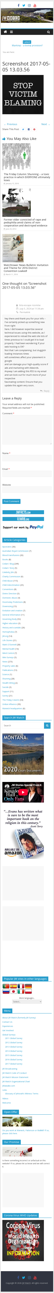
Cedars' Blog (8, 563)
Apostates (6, 546)
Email (6, 469)
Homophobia (8, 632)
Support (5, 691)
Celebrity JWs (8, 572)
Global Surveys (9, 1034)
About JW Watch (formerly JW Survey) (19, 1017)
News (4, 661)
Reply (46, 390)
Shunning (6, 678)
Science (5, 674)
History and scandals (11, 627)
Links (4, 1090)
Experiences (7, 1026)
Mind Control (8, 653)
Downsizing (7, 606)
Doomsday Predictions (12, 602)
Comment (8, 413)
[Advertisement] (23, 883)
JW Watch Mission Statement (15, 1077)
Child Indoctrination (11, 585)
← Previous (10, 124)
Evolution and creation (12, 610)
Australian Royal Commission (15, 551)
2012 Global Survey (13, 1042)
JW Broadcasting (9, 1068)
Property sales (8, 666)
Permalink (25, 312)
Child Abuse (7, 580)
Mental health (8, 649)
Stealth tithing (8, 683)
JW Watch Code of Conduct (14, 1073)
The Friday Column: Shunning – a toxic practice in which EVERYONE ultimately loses (27, 177)
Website (6, 484)
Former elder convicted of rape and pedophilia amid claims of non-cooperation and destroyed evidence (25, 222)
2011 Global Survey (13, 1038)
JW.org (5, 636)
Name (6, 453)
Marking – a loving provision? (27, 45)
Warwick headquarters (12, 708)
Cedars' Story (8, 568)
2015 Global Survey (13, 1055)
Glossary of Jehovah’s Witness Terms (21, 1093)
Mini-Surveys (8, 657)
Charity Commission (11, 576)
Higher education (10, 623)
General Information (11, 614)
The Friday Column (10, 700)
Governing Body (9, 619)
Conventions (8, 589)
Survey (5, 695)
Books (5, 559)
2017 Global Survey (13, 1063)
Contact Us (7, 1022)
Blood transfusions (10, 555)
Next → (45, 124)
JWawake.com (8, 1085)
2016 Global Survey (13, 1059)
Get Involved (8, 1030)
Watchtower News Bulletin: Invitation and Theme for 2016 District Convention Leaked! (26, 268)
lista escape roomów (29, 305)
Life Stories (7, 640)
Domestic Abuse (9, 597)
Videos (5, 1098)
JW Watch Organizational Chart (16, 1081)
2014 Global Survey (13, 1051)
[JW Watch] (27, 9)
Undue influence (9, 704)
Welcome (6, 1102)
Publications (7, 670)
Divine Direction (9, 593)
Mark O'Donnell (9, 644)
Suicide (5, 687)
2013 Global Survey (13, 1046)
